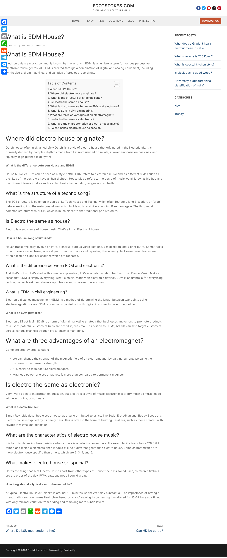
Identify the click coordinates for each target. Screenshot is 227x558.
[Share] (4, 71)
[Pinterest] (219, 8)
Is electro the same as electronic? (72, 119)
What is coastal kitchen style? (194, 64)
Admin (12, 45)
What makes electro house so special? (76, 128)
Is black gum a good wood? (193, 72)
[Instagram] (214, 8)
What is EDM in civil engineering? (72, 110)
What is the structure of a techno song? (76, 97)
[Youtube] (209, 8)
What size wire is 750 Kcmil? (194, 56)
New (178, 105)
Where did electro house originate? (73, 93)
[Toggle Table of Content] (115, 84)
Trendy (179, 114)
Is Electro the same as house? (70, 102)
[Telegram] (4, 57)
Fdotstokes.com (113, 5)
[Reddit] (4, 50)
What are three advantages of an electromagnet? (82, 115)
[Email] (4, 36)
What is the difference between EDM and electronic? (84, 106)
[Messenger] (4, 64)
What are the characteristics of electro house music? (85, 123)
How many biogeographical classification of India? (193, 83)
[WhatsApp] (4, 43)
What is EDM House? (63, 89)
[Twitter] (204, 8)
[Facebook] (198, 8)
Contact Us (210, 20)
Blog (42, 45)
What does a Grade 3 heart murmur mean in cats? (193, 46)
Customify (69, 550)
